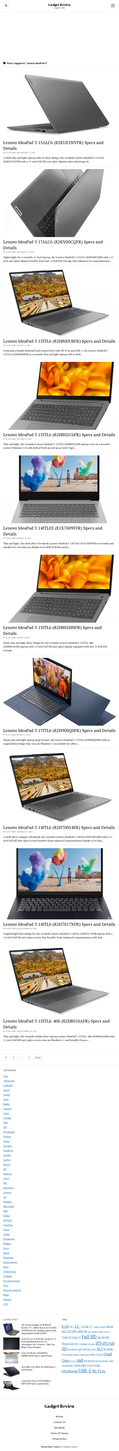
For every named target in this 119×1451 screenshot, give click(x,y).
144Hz (96, 1327)
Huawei (7, 1174)
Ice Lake (91, 1344)
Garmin (7, 1146)
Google (7, 1155)
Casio (6, 1113)
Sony (6, 1267)
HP (5, 1169)
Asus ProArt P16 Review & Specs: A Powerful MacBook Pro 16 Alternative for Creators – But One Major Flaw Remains (38, 1343)
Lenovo (7, 1192)
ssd (80, 1360)
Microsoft (8, 1206)
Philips (7, 1243)
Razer (6, 1253)
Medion (7, 1201)
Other (6, 1234)
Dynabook (8, 1132)
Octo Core (84, 1354)
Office (93, 1354)
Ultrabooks (70, 1371)
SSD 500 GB (89, 1360)
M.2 (100, 1348)
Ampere (94, 1331)
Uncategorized (11, 1281)
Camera (7, 1108)
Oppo (6, 1229)
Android (7, 1085)
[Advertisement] (59, 36)
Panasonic (9, 1239)
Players (99, 1354)
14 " (71, 1326)
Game (6, 1141)
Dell (5, 1122)
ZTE (5, 1304)
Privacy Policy (59, 1438)
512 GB (71, 1331)
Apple (6, 1094)
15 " (78, 1326)
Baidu (6, 1104)
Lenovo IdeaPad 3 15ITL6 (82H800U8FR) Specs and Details (59, 341)
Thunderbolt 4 (68, 1365)
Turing (96, 1365)
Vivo (5, 1285)
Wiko (6, 1294)
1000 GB (82, 1331)
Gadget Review (59, 4)
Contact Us (59, 1422)
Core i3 (107, 1331)
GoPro (6, 1160)
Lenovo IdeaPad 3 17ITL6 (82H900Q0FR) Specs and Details (59, 730)
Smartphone (10, 1262)
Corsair (7, 1118)
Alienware (9, 1080)
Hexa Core (68, 1343)
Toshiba (7, 1276)
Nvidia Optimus (73, 1354)
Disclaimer (59, 1427)
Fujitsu (7, 1136)
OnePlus (8, 1225)
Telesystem (9, 1271)
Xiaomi (7, 1299)
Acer (5, 1076)
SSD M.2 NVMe (101, 1361)
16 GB (84, 1326)
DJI (5, 1127)
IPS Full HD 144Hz (75, 1349)
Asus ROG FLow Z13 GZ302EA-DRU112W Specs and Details (36, 1382)
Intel (6, 1178)
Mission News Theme (50, 1447)
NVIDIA (7, 1220)
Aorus (6, 1090)
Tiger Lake (80, 1365)
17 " (91, 1326)
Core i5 (66, 1337)
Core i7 (76, 1337)
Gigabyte (8, 1150)
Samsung (8, 1257)
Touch (89, 1365)
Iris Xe (86, 1349)
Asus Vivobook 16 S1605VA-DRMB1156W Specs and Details (36, 1354)
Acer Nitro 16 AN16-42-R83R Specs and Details (38, 1368)
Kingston (8, 1187)
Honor (7, 1164)
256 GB (102, 1327)
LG (4, 1197)
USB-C (85, 1370)
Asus (6, 1099)
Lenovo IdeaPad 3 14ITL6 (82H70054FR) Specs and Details (59, 827)
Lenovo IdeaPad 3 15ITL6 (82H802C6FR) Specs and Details (59, 434)
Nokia (6, 1215)
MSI (5, 1211)
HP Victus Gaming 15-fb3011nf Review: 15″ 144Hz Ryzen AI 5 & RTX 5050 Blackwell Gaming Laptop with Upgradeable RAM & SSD (38, 1329)
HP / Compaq (81, 1343)
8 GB (65, 1326)
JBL (5, 1183)
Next (38, 1057)
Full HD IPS (103, 1337)
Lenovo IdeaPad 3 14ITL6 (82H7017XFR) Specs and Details (59, 924)
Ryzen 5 (73, 1361)
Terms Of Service (59, 1433)
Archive (59, 1416)
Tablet (111, 1361)
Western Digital (12, 1290)
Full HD (89, 1336)
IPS (99, 1343)
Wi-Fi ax (98, 1371)
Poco (6, 1248)
